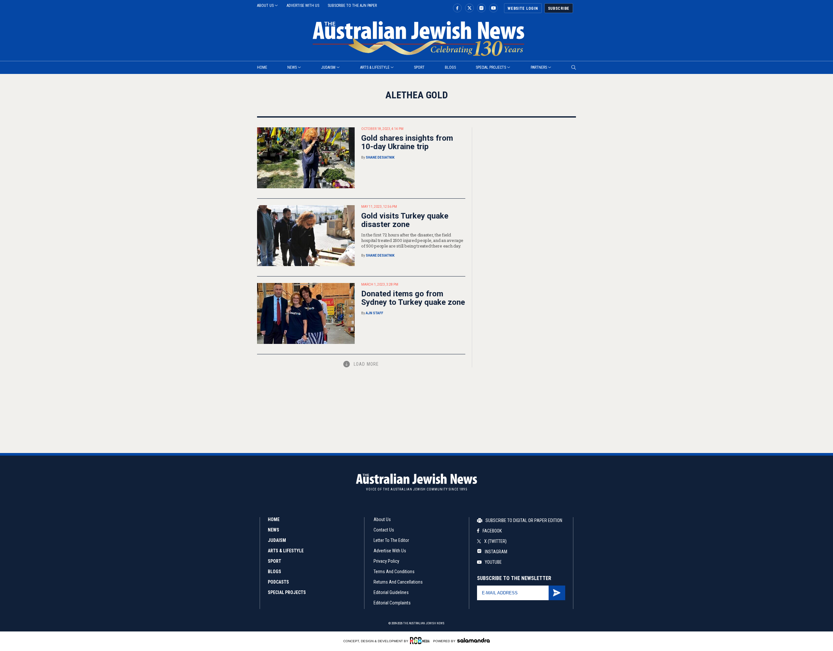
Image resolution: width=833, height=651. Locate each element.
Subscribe (558, 8)
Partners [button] (539, 67)
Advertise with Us (390, 550)
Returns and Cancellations (398, 582)
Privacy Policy (386, 561)
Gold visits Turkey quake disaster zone (404, 220)
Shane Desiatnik (380, 157)
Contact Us (384, 529)
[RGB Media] (421, 640)
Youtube (493, 562)
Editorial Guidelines (391, 592)
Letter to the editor (391, 540)
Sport (419, 67)
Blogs (450, 67)
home (262, 67)
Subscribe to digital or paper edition (523, 520)
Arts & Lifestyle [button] (374, 67)
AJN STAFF (374, 313)
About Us (382, 519)
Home (274, 519)
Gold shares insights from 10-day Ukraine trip (407, 142)
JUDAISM (277, 540)
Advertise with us (303, 5)
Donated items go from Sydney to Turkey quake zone (413, 298)
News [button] (292, 67)
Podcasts (278, 582)
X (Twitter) (495, 541)
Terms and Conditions (394, 571)
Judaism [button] (328, 67)
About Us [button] (265, 5)
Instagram (495, 551)
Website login (523, 8)
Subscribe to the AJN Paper (352, 5)
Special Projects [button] (491, 67)
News (273, 529)
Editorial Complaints (392, 602)
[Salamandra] (473, 640)
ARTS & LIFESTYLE (286, 550)
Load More (366, 364)
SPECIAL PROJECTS (287, 592)
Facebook (492, 530)
